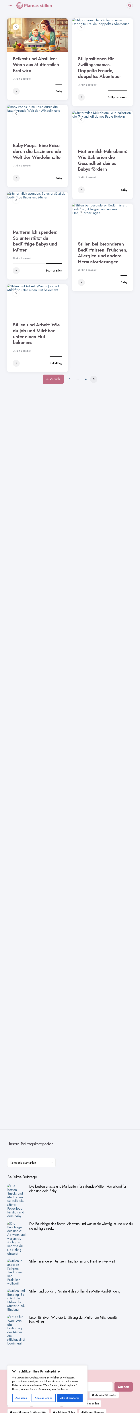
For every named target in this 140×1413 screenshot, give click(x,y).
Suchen (123, 1386)
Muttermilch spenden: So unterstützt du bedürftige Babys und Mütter (35, 241)
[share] (16, 27)
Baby (58, 91)
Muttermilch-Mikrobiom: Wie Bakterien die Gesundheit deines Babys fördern (102, 160)
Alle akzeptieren (69, 1398)
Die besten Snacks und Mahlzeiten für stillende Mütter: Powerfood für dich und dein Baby (77, 1188)
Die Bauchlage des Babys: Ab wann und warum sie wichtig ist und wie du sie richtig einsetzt (81, 1226)
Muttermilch (54, 270)
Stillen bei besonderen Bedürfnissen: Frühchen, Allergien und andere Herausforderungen (102, 253)
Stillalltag (56, 363)
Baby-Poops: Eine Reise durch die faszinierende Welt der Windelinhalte (37, 151)
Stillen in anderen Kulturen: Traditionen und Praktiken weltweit (72, 1261)
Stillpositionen (117, 97)
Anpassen (21, 1398)
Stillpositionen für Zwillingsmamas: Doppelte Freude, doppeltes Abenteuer (99, 67)
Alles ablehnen (43, 1398)
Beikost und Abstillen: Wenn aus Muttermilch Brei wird (36, 65)
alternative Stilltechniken (105, 1395)
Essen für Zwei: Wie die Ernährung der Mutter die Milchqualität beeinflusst (73, 1319)
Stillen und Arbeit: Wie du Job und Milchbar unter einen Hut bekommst (36, 333)
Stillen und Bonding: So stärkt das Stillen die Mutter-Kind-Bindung (74, 1291)
